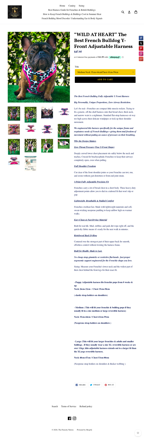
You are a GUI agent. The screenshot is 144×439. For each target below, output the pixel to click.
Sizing (81, 5)
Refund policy (86, 406)
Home (62, 5)
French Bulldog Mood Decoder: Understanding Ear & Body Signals (72, 18)
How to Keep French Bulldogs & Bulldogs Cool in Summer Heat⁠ (72, 14)
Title (77, 66)
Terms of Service (68, 406)
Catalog (71, 5)
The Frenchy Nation (66, 429)
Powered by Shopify (84, 429)
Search (55, 406)
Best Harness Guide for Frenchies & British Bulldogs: (72, 9)
